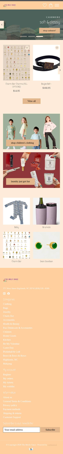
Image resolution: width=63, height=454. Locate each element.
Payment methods (11, 409)
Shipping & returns (12, 413)
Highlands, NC (10, 359)
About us (7, 397)
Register (7, 374)
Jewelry (7, 312)
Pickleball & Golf (11, 351)
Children (7, 332)
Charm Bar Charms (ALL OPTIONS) (17, 85)
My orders (8, 378)
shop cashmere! (49, 30)
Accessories (9, 320)
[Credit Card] (31, 449)
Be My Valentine (11, 343)
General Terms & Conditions (17, 401)
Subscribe (50, 429)
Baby (16, 227)
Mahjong (7, 363)
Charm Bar (16, 261)
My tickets (8, 382)
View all (32, 101)
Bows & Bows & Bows (14, 355)
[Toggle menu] (57, 5)
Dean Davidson (46, 261)
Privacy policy (10, 405)
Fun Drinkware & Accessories (17, 328)
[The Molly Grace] (9, 5)
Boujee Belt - (46, 83)
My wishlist (8, 386)
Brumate (46, 227)
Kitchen (7, 339)
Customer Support (12, 417)
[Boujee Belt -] (46, 63)
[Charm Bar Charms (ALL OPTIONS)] (16, 63)
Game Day (8, 347)
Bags (5, 308)
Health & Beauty (11, 324)
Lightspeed (52, 445)
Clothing (7, 304)
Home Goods (9, 335)
